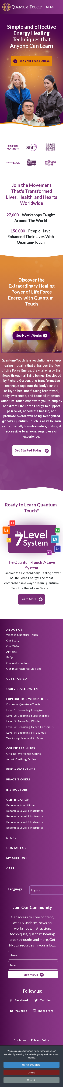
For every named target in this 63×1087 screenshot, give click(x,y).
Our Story (12, 640)
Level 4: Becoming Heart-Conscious (30, 726)
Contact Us (16, 847)
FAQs (9, 657)
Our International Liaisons (23, 668)
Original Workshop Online (23, 753)
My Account (16, 857)
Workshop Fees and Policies (24, 738)
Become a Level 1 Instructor (25, 810)
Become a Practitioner (21, 805)
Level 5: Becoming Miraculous (26, 732)
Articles (11, 651)
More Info (31, 1080)
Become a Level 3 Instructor (25, 822)
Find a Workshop (20, 769)
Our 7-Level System (22, 688)
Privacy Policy (40, 1040)
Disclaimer (20, 1040)
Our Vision (13, 646)
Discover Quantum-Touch (23, 704)
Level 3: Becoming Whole (23, 721)
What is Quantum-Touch (22, 634)
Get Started (16, 678)
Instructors (17, 789)
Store (11, 837)
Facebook (22, 1000)
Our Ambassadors (18, 663)
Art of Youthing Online (21, 759)
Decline (31, 1072)
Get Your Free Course (34, 61)
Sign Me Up (31, 974)
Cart (10, 868)
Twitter (45, 1000)
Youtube (21, 1010)
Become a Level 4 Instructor (25, 827)
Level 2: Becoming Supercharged (27, 715)
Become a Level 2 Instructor (25, 816)
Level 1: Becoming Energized (25, 710)
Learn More (28, 599)
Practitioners (18, 779)
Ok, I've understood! (31, 1064)
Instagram (45, 1010)
